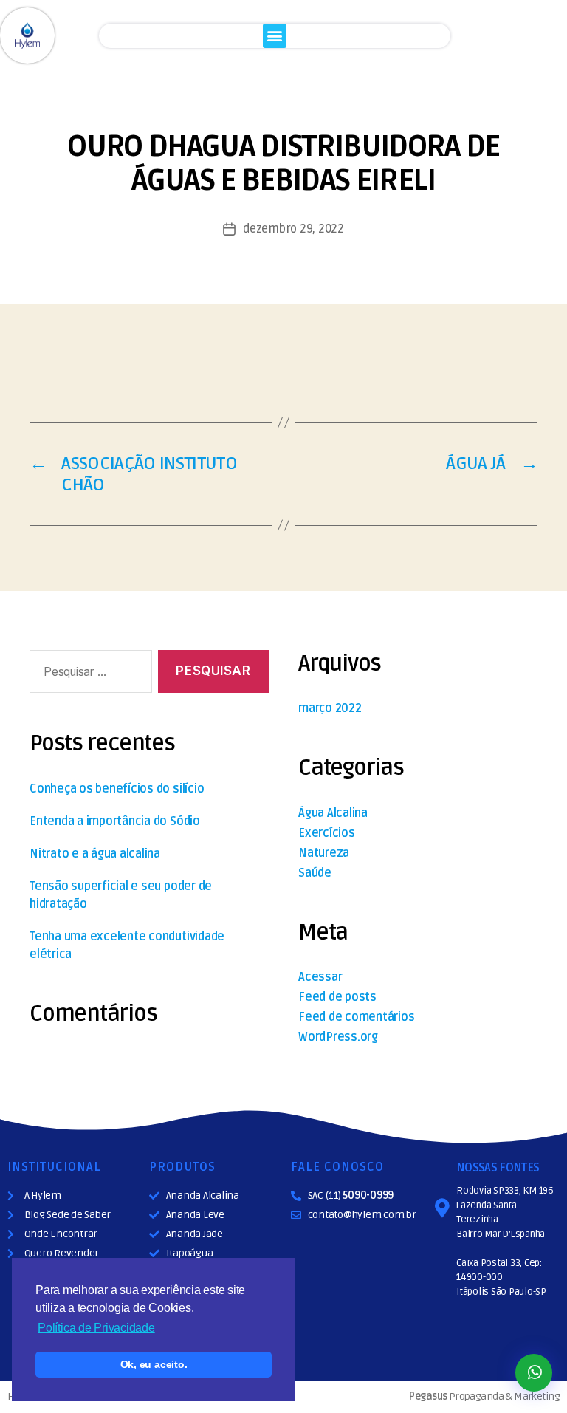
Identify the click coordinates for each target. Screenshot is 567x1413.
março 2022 (330, 708)
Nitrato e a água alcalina (95, 853)
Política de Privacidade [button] (96, 1327)
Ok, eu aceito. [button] (154, 1364)
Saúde (314, 873)
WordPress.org (338, 1037)
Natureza (323, 853)
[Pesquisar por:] (88, 674)
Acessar (320, 977)
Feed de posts (337, 997)
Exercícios (326, 833)
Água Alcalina (333, 813)
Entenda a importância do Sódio (115, 821)
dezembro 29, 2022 (293, 229)
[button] (275, 36)
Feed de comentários (356, 1017)
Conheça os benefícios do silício (117, 788)
